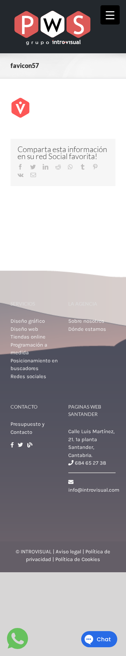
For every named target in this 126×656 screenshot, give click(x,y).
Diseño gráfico (27, 321)
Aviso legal (68, 551)
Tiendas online (28, 337)
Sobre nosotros (86, 321)
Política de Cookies (77, 559)
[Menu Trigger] (110, 15)
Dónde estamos (87, 329)
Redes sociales (28, 376)
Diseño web (24, 329)
